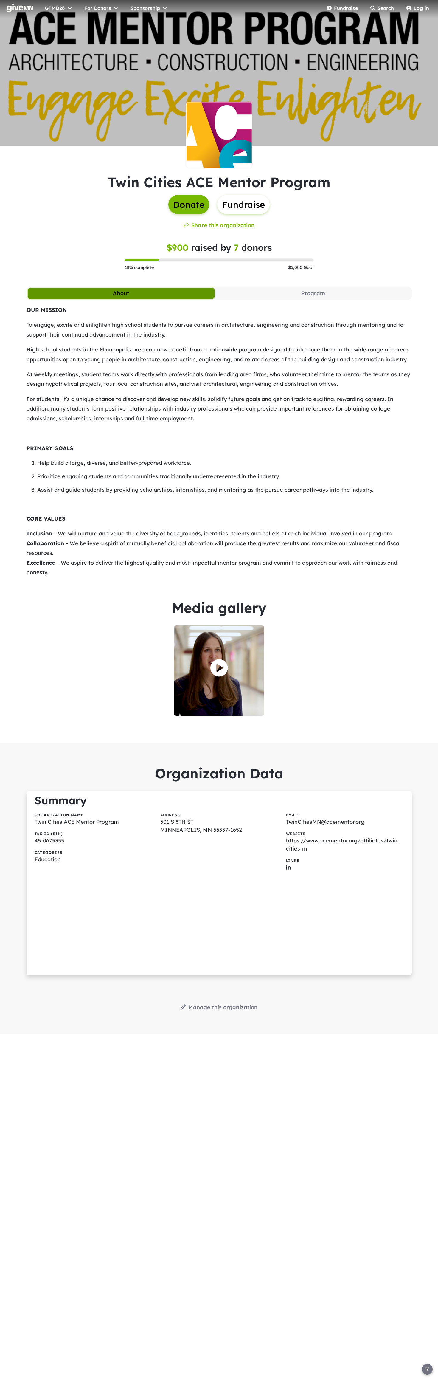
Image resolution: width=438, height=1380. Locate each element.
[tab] (121, 293)
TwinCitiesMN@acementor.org (325, 821)
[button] (219, 668)
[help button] (427, 1369)
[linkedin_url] (288, 867)
